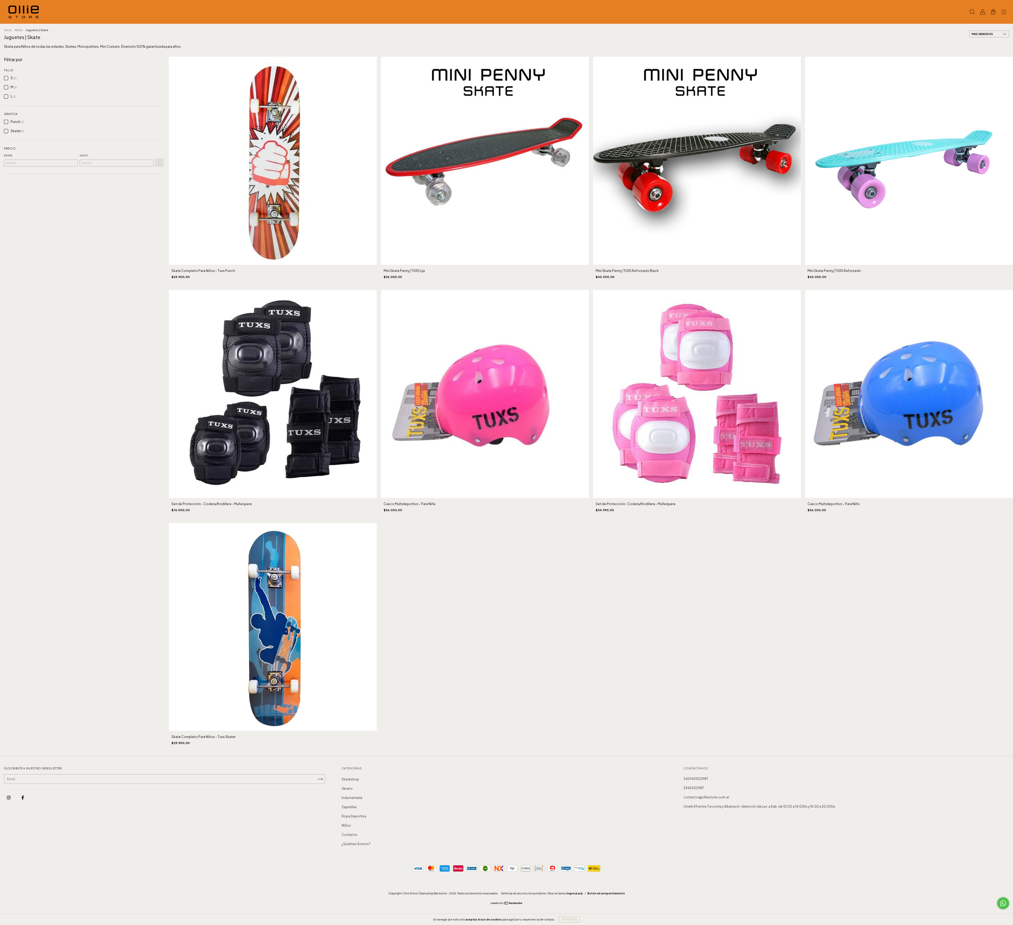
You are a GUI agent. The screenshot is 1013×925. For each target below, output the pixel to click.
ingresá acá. (575, 893)
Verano (347, 788)
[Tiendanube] (506, 904)
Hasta (84, 155)
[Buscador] (972, 13)
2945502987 (694, 788)
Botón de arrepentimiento (606, 893)
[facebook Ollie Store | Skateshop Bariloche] (22, 798)
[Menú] (1003, 13)
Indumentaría (352, 798)
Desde (8, 155)
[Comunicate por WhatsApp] (1003, 903)
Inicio (7, 30)
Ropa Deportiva (354, 816)
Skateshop (350, 779)
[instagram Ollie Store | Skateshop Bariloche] (9, 798)
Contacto (349, 835)
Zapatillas (349, 807)
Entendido (569, 919)
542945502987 (696, 779)
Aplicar (159, 162)
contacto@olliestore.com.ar (706, 797)
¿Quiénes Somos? (356, 844)
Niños (18, 30)
